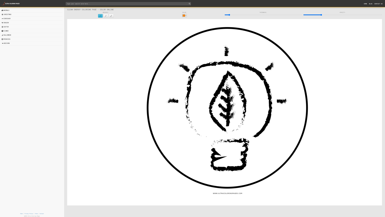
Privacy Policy (29, 213)
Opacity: (342, 12)
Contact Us (378, 4)
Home (365, 4)
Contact (42, 213)
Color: (184, 12)
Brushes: (106, 12)
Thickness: (263, 12)
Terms (36, 213)
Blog (370, 4)
